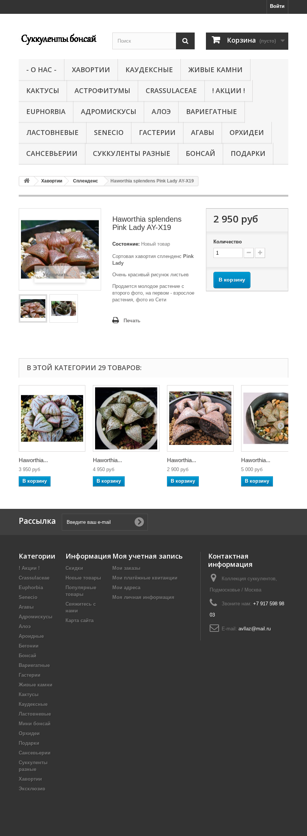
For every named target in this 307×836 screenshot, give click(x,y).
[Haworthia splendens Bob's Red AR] (200, 418)
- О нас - (41, 69)
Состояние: (126, 244)
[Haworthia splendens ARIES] (52, 418)
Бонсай (200, 153)
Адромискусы (108, 111)
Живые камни (215, 69)
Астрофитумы (102, 90)
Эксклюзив (32, 789)
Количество (227, 242)
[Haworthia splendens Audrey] (126, 418)
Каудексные (149, 69)
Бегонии (29, 646)
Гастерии (157, 132)
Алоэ (161, 111)
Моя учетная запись (147, 555)
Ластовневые (52, 132)
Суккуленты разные (131, 153)
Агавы (202, 132)
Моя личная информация (143, 597)
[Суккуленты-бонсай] (60, 38)
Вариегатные (211, 111)
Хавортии (91, 69)
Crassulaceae (171, 90)
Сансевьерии (51, 153)
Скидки (74, 568)
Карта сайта (80, 620)
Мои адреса (126, 587)
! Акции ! (228, 90)
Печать (132, 320)
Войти (277, 6)
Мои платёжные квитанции (144, 578)
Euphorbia (46, 111)
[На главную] (26, 181)
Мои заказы (126, 568)
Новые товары (83, 578)
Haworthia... (33, 460)
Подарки (248, 153)
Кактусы (42, 90)
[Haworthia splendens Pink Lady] (33, 308)
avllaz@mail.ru (254, 628)
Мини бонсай (35, 723)
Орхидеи (247, 132)
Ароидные (31, 636)
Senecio (109, 132)
